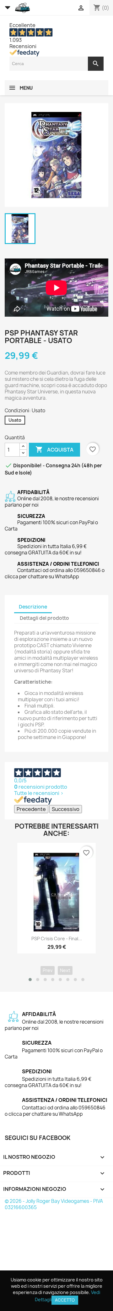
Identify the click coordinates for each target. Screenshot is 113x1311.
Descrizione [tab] (33, 606)
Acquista (54, 449)
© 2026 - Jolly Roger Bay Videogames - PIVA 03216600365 (54, 1204)
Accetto (65, 1300)
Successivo (65, 809)
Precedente (31, 809)
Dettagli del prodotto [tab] (44, 618)
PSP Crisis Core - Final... (56, 938)
